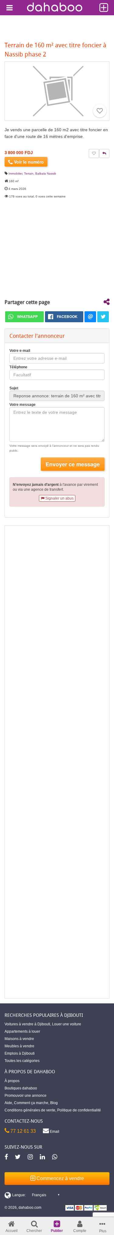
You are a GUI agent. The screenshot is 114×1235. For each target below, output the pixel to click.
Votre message (22, 405)
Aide (8, 1103)
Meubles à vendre (19, 1046)
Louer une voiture (66, 1024)
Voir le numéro (28, 162)
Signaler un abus (59, 498)
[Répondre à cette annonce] (104, 153)
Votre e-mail (19, 350)
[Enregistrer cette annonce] (99, 110)
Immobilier (15, 173)
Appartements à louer (22, 1031)
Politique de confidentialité (79, 1110)
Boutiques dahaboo (21, 1088)
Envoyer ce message (73, 464)
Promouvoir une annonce (26, 1095)
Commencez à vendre (59, 1178)
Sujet (13, 388)
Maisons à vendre (19, 1039)
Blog (54, 1103)
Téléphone (18, 367)
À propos (12, 1081)
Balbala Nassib (45, 173)
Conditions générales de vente (30, 1110)
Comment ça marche (31, 1103)
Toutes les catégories (22, 1061)
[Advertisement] (57, 762)
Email (54, 1131)
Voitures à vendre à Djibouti (27, 1024)
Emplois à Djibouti (20, 1053)
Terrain (28, 173)
